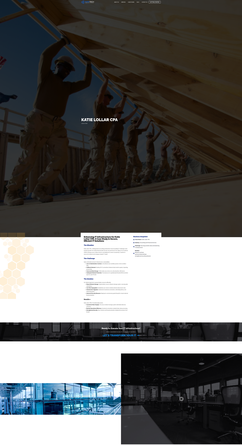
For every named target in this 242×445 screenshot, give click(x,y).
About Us (116, 2)
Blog (138, 2)
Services (123, 2)
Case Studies (131, 2)
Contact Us (144, 2)
